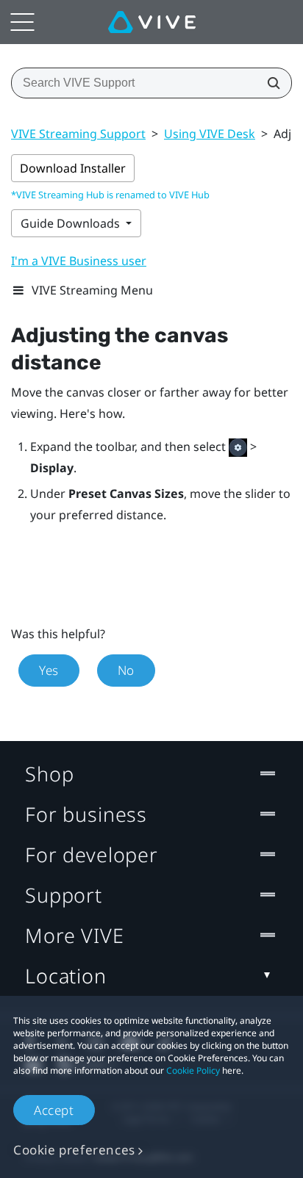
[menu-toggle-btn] (22, 22)
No (126, 670)
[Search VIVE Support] (269, 83)
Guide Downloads (72, 223)
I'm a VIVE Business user (78, 261)
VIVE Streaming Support (78, 134)
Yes (49, 670)
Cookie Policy (193, 1070)
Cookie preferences (74, 1149)
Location (66, 975)
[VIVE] (152, 22)
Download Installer (73, 168)
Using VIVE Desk (209, 134)
